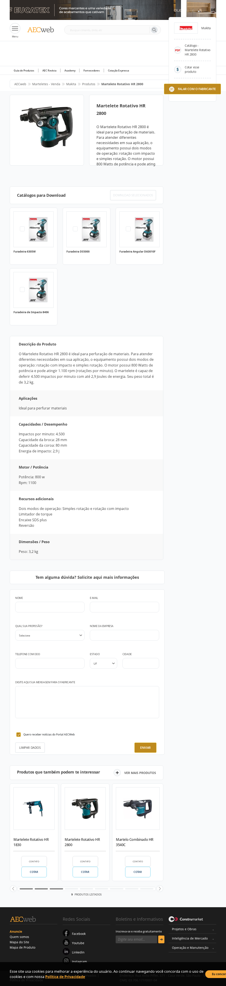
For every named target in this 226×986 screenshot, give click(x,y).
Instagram (79, 961)
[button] (13, 888)
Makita (71, 84)
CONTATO (34, 861)
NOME (19, 598)
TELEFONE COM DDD (27, 654)
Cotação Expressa (118, 70)
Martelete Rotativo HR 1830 (31, 842)
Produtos (88, 84)
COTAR (34, 872)
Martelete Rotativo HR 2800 (82, 842)
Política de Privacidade (65, 976)
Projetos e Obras (184, 929)
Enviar (145, 747)
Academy (69, 70)
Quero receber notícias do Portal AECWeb (49, 734)
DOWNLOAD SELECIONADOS (133, 195)
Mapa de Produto (22, 947)
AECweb (20, 84)
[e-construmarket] (186, 918)
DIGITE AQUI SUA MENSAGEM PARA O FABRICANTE (45, 682)
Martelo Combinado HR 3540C (134, 842)
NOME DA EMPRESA (101, 626)
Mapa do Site (19, 942)
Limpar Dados (30, 747)
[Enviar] (161, 939)
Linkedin (78, 952)
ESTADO (95, 654)
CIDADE (127, 654)
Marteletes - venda (46, 84)
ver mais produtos (140, 773)
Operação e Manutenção (190, 947)
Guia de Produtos (24, 70)
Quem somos (19, 937)
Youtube (78, 943)
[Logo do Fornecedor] (186, 28)
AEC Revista (49, 70)
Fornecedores (91, 70)
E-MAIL (94, 598)
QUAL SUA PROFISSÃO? (28, 626)
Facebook (79, 934)
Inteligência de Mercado (190, 938)
